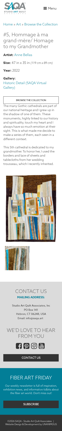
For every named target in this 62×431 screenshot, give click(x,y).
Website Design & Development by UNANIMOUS (31, 424)
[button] (31, 242)
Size (6, 62)
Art (18, 24)
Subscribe (31, 404)
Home (8, 24)
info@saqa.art (34, 318)
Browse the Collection (41, 24)
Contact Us (31, 358)
